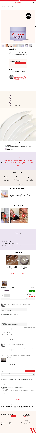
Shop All (18, 399)
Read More (12, 273)
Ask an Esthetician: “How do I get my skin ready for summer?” (12, 267)
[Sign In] (33, 2)
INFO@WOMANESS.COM (26, 416)
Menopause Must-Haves (4, 426)
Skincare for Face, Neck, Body (4, 425)
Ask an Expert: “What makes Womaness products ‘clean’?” (24, 267)
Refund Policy (26, 425)
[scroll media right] (8, 283)
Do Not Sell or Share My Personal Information (26, 422)
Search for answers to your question (6, 373)
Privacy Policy (26, 421)
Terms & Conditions (26, 423)
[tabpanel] (18, 162)
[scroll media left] (1, 283)
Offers (1, 424)
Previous (1, 162)
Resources (10, 423)
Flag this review (16, 314)
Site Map (27, 424)
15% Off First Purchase (3, 423)
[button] (3, 360)
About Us (10, 426)
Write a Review (32, 296)
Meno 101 (10, 425)
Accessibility (26, 420)
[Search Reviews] (26, 298)
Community (10, 424)
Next (35, 162)
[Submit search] (33, 374)
